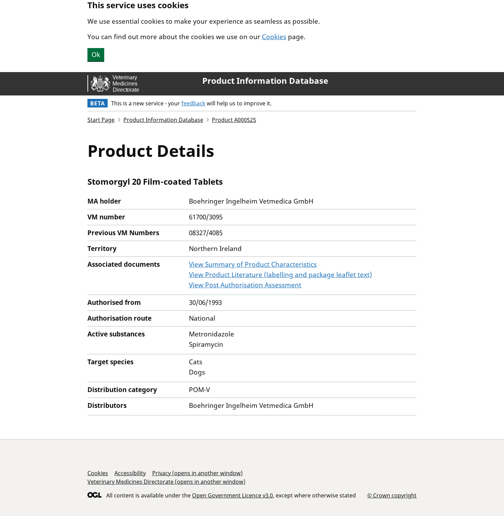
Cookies (274, 36)
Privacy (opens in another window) (197, 473)
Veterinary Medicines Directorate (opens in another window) (166, 481)
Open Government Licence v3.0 (232, 495)
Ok (96, 54)
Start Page (101, 120)
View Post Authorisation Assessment (245, 284)
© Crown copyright (392, 495)
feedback (193, 103)
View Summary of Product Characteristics (253, 264)
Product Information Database (265, 81)
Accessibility (130, 473)
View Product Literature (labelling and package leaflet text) (280, 274)
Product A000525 (234, 120)
